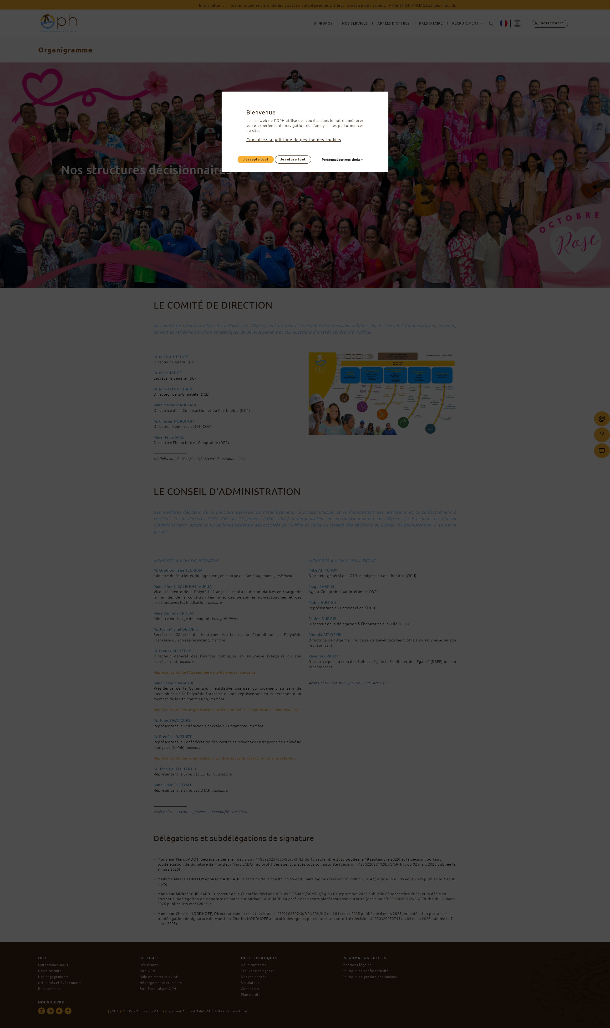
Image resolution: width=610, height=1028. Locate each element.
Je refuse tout (293, 159)
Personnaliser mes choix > (342, 159)
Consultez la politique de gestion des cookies (293, 139)
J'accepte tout (256, 159)
